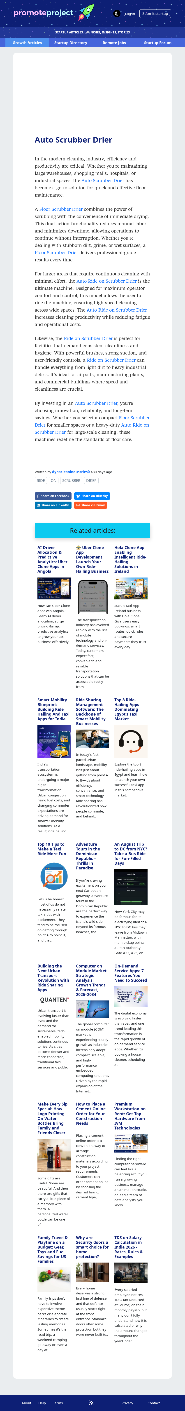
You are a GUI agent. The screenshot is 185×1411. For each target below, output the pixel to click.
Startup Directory (70, 42)
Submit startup (155, 13)
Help (42, 1403)
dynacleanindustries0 (71, 472)
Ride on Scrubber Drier (88, 338)
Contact (154, 1403)
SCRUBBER (71, 480)
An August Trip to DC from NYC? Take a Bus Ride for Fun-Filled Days (130, 853)
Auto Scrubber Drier (102, 180)
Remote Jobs (114, 42)
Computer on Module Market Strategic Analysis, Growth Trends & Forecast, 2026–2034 (91, 980)
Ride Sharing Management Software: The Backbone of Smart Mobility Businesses (91, 711)
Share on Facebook (55, 496)
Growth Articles (27, 42)
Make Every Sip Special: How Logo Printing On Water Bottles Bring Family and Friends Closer (52, 1118)
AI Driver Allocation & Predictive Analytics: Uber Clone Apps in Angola (52, 559)
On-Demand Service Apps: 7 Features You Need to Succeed (130, 973)
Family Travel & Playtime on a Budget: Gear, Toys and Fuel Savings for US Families (52, 1249)
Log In (130, 13)
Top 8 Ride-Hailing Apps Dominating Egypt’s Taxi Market (126, 709)
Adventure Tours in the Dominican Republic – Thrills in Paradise (88, 856)
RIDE (41, 480)
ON (53, 480)
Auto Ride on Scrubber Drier (106, 281)
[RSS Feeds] (91, 1402)
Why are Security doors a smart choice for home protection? (92, 1247)
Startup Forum (157, 42)
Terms (58, 1403)
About (26, 1403)
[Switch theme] (116, 13)
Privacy (127, 1403)
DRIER (91, 480)
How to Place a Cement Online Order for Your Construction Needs (91, 1113)
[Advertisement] (92, 97)
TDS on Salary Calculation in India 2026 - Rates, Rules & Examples (128, 1247)
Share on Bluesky (95, 496)
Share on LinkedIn (55, 505)
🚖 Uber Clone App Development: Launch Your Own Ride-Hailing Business (92, 559)
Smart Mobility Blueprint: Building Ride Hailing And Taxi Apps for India (53, 709)
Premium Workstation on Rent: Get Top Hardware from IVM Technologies (130, 1116)
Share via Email (93, 505)
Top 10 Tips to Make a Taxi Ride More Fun (51, 848)
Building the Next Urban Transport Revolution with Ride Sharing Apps (53, 978)
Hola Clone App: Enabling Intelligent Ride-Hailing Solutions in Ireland (130, 559)
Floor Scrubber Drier (61, 209)
